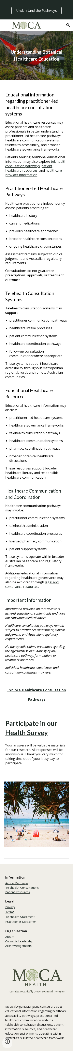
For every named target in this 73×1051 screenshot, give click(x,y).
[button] (5, 25)
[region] (36, 9)
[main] (36, 55)
